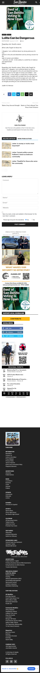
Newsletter (9, 453)
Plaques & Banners (11, 466)
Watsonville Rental (11, 546)
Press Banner (9, 620)
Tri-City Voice (9, 626)
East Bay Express (11, 596)
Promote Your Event (11, 526)
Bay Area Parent (10, 632)
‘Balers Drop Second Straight (11, 105)
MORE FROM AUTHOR (25, 139)
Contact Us (9, 455)
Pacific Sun (9, 603)
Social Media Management (13, 580)
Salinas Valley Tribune (12, 622)
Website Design (10, 575)
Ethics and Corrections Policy (14, 464)
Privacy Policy (10, 461)
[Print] (31, 94)
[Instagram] (11, 661)
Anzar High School (11, 512)
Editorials (8, 496)
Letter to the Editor (11, 457)
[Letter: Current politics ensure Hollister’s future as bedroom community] (6, 154)
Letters (9, 34)
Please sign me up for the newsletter (13, 220)
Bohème (8, 634)
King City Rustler (10, 615)
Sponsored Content (11, 582)
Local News (9, 481)
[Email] (27, 94)
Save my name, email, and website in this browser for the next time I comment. (20, 215)
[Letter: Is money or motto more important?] (6, 146)
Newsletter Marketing (12, 586)
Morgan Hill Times (11, 619)
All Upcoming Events (11, 520)
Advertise (8, 473)
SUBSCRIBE (9, 447)
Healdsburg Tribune (11, 611)
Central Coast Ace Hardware (14, 542)
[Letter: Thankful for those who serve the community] (6, 163)
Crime (7, 484)
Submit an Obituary (11, 536)
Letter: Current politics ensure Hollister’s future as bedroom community (22, 154)
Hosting (8, 576)
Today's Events (10, 522)
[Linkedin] (18, 94)
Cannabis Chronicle (11, 636)
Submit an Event (10, 524)
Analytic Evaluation (11, 584)
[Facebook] (9, 94)
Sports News (9, 510)
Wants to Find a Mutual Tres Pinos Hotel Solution (29, 106)
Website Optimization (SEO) (13, 578)
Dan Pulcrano (5, 41)
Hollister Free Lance (11, 613)
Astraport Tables (10, 544)
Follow (19, 332)
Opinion (4, 34)
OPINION (8, 492)
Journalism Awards (11, 648)
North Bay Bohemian (12, 601)
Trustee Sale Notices (11, 567)
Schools (8, 486)
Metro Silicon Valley (11, 600)
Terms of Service (10, 462)
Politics (8, 488)
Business (8, 482)
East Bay (8, 637)
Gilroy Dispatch (10, 609)
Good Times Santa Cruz (12, 598)
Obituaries (9, 532)
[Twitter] (14, 94)
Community (9, 494)
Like (21, 328)
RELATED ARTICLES (9, 139)
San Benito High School (12, 514)
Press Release (10, 459)
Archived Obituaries (11, 534)
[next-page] (6, 170)
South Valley (9, 639)
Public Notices (10, 475)
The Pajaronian (10, 624)
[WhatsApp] (22, 94)
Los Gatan (9, 617)
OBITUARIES (9, 530)
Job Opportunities (11, 646)
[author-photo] (20, 119)
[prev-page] (3, 170)
